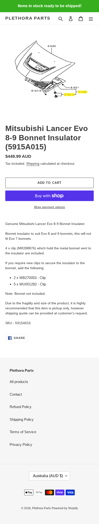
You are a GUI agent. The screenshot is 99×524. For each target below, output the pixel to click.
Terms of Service (23, 432)
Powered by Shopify (65, 508)
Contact (16, 394)
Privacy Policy (21, 444)
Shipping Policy (22, 419)
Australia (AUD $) (48, 476)
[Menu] (91, 18)
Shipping (32, 163)
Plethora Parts (27, 18)
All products (19, 382)
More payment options (49, 207)
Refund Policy (20, 407)
